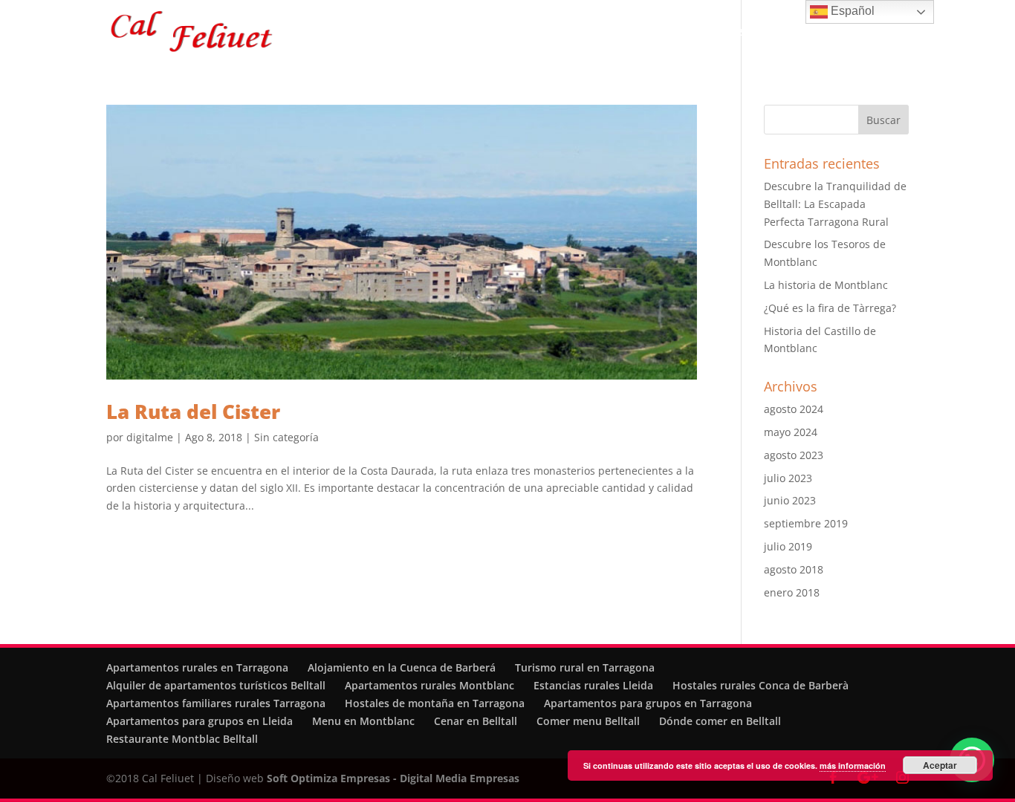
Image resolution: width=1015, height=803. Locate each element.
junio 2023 (790, 500)
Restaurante (757, 32)
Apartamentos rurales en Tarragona (197, 667)
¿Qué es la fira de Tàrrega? (830, 308)
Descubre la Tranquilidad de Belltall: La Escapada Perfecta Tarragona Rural (835, 204)
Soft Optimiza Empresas (328, 778)
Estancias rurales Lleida (593, 685)
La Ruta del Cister (193, 411)
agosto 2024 (793, 409)
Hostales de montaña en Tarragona (435, 703)
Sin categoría (286, 437)
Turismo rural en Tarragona (585, 667)
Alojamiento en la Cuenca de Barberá (402, 667)
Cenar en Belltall (475, 721)
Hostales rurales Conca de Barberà (760, 685)
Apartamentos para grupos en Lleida (199, 721)
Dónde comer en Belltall (720, 721)
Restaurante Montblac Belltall (182, 739)
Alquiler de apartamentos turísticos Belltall (215, 685)
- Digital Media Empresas (454, 778)
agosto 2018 (793, 569)
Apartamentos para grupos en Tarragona (648, 703)
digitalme (149, 437)
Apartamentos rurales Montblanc (429, 685)
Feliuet (462, 32)
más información (853, 765)
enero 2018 (792, 592)
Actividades (678, 32)
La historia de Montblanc (826, 285)
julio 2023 (788, 478)
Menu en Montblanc (363, 721)
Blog (833, 32)
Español (851, 10)
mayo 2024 (790, 432)
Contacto (886, 32)
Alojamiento (528, 32)
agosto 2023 (793, 455)
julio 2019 (788, 546)
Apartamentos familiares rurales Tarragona (215, 703)
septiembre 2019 (806, 523)
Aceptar (940, 765)
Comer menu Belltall (588, 721)
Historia (611, 32)
